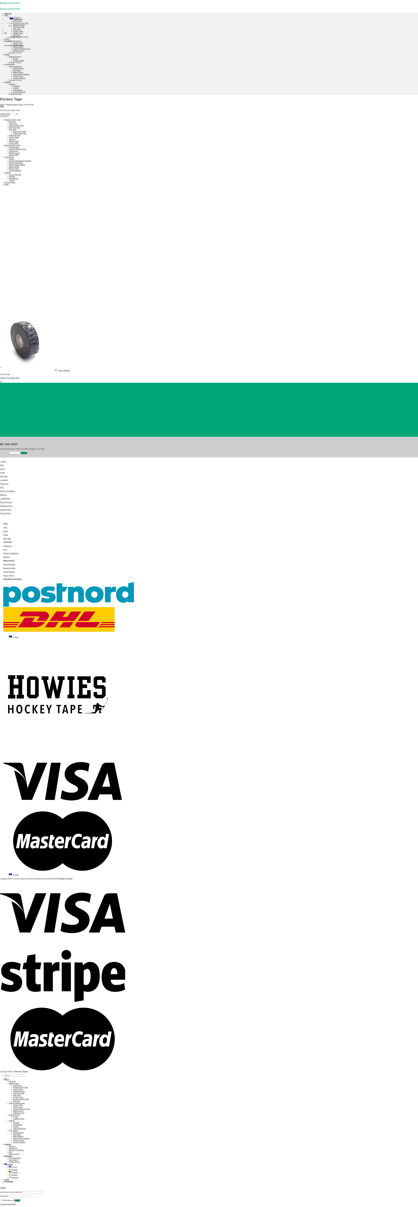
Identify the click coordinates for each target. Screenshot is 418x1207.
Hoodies (12, 177)
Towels (11, 159)
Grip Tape (12, 129)
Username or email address (11, 1192)
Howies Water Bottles (17, 165)
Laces (2, 469)
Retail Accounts (6, 506)
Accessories (9, 157)
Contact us (4, 484)
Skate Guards (14, 167)
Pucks (2, 473)
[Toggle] (1, 480)
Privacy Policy (5, 513)
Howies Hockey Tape (14, 105)
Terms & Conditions (7, 491)
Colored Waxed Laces (17, 149)
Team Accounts (6, 502)
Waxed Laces (14, 147)
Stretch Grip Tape (19, 133)
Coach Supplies (15, 171)
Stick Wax (4, 476)
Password (4, 1196)
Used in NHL (14, 143)
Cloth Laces (13, 151)
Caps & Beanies (15, 175)
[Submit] (5, 1078)
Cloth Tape (13, 124)
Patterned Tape (14, 135)
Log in (17, 1200)
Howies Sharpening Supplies (20, 161)
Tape (2, 465)
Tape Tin (12, 139)
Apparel (7, 173)
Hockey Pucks (9, 182)
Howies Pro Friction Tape (9, 378)
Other (6, 184)
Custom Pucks (5, 510)
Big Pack (12, 122)
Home (2, 105)
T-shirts (11, 180)
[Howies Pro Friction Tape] (27, 365)
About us (3, 495)
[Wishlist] (1, 367)
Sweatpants (13, 179)
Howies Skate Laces (12, 145)
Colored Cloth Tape (16, 126)
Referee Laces (14, 153)
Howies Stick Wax (16, 163)
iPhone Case (14, 169)
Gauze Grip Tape (19, 131)
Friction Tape (14, 137)
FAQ (1, 487)
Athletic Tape (14, 141)
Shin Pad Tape (14, 128)
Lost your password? (8, 1204)
